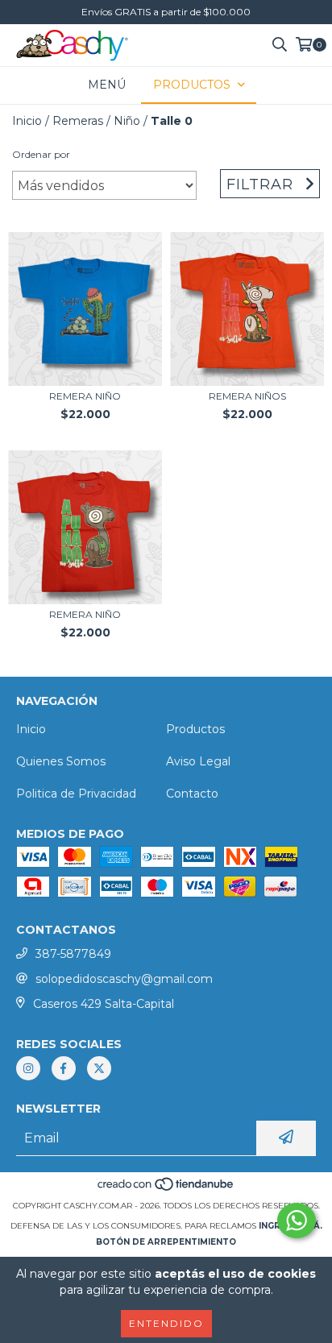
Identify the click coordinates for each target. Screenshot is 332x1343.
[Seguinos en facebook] (64, 1068)
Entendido (166, 1323)
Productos (195, 729)
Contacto (192, 793)
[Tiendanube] (166, 1189)
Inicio (27, 121)
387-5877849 (73, 954)
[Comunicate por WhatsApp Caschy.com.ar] (296, 1220)
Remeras (77, 121)
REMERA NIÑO (85, 396)
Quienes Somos (61, 761)
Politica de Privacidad (76, 793)
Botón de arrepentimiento (166, 1242)
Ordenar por (41, 154)
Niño (127, 121)
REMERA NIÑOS (247, 396)
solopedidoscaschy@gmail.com (124, 979)
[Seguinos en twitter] (99, 1068)
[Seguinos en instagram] (28, 1068)
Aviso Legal (198, 761)
